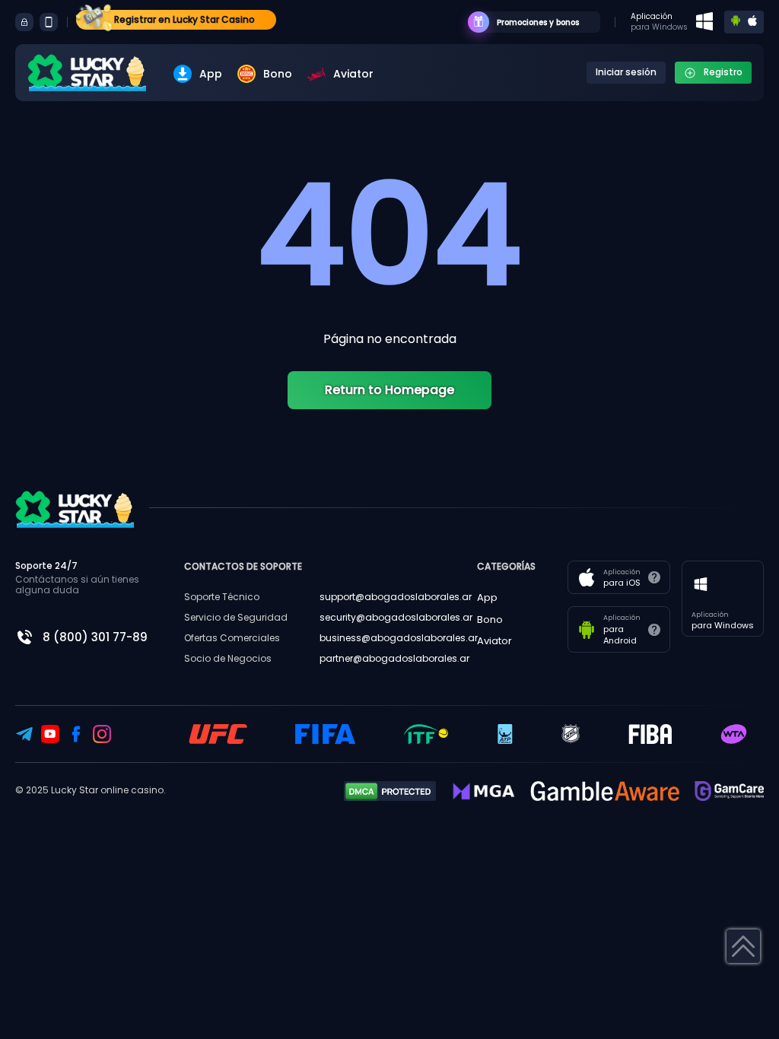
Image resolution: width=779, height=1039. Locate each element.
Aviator (353, 74)
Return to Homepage (389, 390)
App (210, 73)
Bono (277, 73)
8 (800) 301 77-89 (95, 637)
